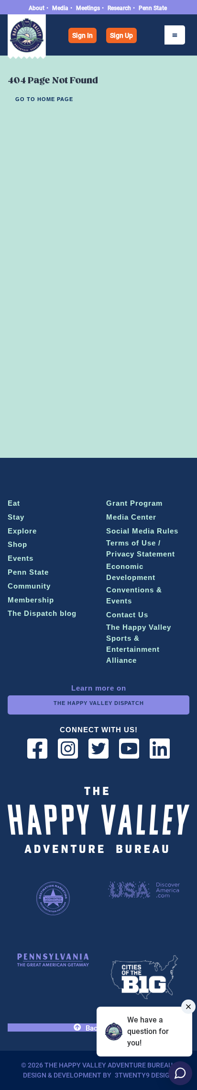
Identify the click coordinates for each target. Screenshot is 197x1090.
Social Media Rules (142, 531)
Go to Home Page (44, 99)
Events (20, 558)
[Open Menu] (174, 35)
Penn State (153, 8)
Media (60, 8)
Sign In (82, 35)
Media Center (131, 517)
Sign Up (121, 35)
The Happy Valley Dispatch (99, 703)
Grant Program (134, 503)
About (36, 8)
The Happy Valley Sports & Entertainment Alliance (138, 643)
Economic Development (130, 571)
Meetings (88, 8)
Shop (17, 544)
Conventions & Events (134, 595)
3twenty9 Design (145, 1075)
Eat (14, 503)
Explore (22, 531)
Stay (16, 517)
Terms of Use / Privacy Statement (140, 548)
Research (119, 8)
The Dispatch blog (42, 613)
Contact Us (127, 615)
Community (29, 586)
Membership (31, 600)
